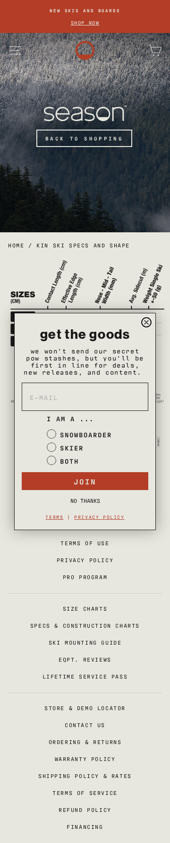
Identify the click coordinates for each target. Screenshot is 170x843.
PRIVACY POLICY (99, 517)
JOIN (85, 481)
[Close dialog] (146, 322)
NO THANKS (85, 500)
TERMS (54, 517)
